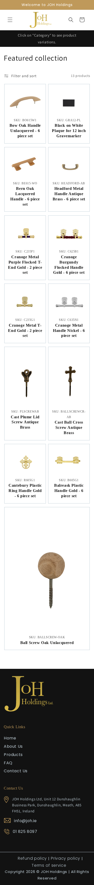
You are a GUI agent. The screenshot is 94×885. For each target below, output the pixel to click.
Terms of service (49, 865)
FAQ (8, 763)
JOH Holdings (54, 871)
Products (13, 754)
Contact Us (16, 771)
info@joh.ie (25, 821)
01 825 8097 (25, 831)
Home (10, 738)
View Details (25, 117)
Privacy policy (65, 858)
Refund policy (32, 858)
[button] (10, 19)
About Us (13, 746)
